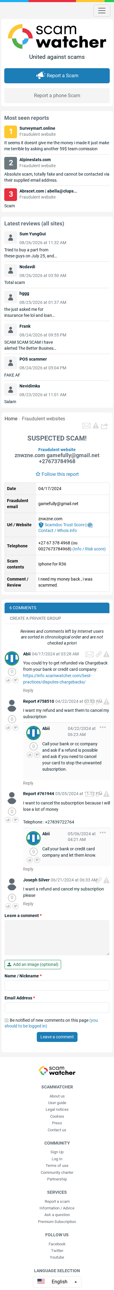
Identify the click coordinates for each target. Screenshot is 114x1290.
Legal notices (57, 1109)
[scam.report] (96, 425)
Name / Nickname (23, 975)
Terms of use (57, 1165)
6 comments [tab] (22, 607)
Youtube (57, 1257)
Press (57, 1123)
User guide (57, 1102)
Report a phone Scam (57, 95)
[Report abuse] (106, 654)
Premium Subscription (57, 1221)
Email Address (20, 997)
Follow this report (60, 474)
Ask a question (57, 1214)
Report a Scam (62, 75)
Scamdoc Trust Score (64, 524)
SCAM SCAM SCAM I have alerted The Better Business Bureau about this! (30, 348)
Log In (57, 1159)
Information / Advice (57, 1208)
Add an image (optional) (34, 964)
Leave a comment (23, 915)
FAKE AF (12, 375)
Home (11, 419)
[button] (105, 425)
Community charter (57, 1172)
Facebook (57, 1244)
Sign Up (57, 1152)
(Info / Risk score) (89, 548)
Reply (28, 690)
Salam (10, 401)
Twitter (57, 1250)
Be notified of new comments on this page (51, 1023)
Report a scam (57, 1201)
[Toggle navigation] (101, 11)
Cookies (57, 1116)
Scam (9, 205)
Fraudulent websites (43, 419)
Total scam (14, 282)
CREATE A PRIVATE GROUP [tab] (35, 618)
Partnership (57, 1179)
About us (57, 1096)
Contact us (57, 1130)
